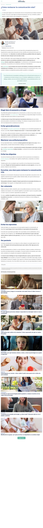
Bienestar (3, 433)
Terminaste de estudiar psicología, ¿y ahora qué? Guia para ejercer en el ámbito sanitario (20, 415)
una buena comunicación (13, 128)
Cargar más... (21, 438)
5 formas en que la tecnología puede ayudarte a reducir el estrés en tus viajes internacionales (20, 394)
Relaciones (3, 4)
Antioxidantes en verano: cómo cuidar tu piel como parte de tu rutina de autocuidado (20, 374)
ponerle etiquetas (5, 158)
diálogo (3, 62)
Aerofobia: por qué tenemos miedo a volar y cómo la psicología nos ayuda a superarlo (21, 353)
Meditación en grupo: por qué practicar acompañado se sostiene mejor (20, 434)
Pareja (2, 331)
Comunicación (8, 4)
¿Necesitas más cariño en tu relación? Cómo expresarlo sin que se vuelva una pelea (21, 333)
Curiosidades (3, 351)
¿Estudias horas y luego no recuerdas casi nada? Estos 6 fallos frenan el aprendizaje (21, 292)
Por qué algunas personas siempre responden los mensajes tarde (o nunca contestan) (21, 312)
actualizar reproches (7, 149)
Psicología (3, 290)
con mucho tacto (14, 114)
